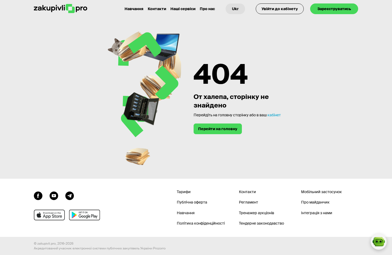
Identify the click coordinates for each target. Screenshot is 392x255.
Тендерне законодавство (261, 223)
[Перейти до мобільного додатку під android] (84, 215)
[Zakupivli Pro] (60, 8)
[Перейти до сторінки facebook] (38, 195)
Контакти (157, 8)
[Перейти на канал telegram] (69, 195)
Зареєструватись (334, 8)
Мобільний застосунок (321, 191)
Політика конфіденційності (201, 223)
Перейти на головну (217, 128)
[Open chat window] (379, 242)
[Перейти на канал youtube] (54, 195)
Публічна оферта (192, 202)
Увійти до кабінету (280, 8)
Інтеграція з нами (316, 212)
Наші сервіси (182, 8)
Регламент (248, 202)
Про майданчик (315, 202)
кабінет (274, 115)
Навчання (134, 8)
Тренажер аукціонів (256, 212)
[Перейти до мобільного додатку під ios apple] (49, 215)
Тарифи (184, 191)
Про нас (207, 8)
